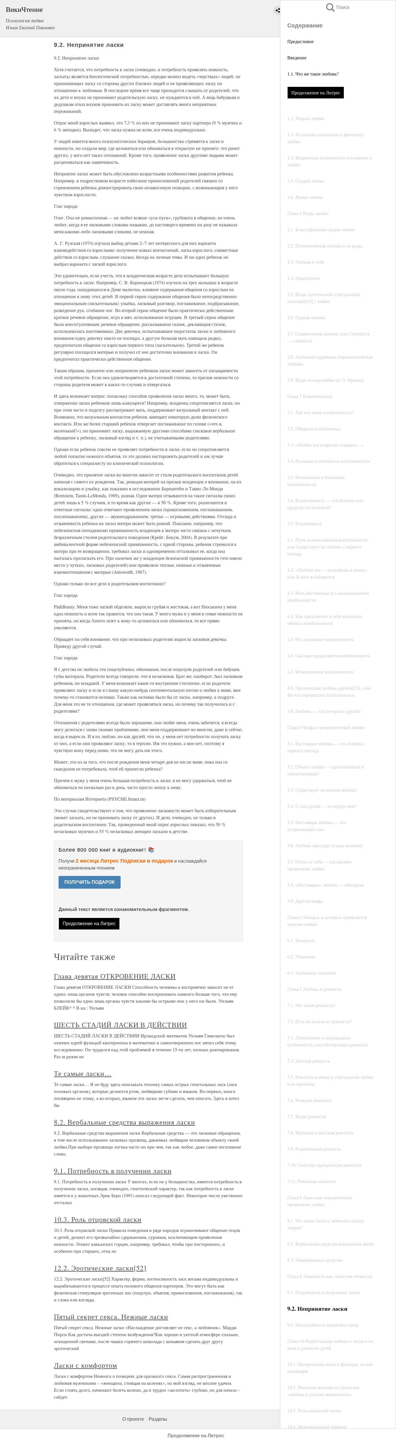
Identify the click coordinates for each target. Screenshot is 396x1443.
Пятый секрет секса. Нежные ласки (111, 1316)
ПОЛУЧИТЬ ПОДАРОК (89, 882)
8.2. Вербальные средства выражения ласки (124, 1122)
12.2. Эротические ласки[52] (100, 1268)
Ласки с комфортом (85, 1365)
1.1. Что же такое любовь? (313, 74)
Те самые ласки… (82, 1073)
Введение (296, 57)
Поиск (337, 7)
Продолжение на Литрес (315, 92)
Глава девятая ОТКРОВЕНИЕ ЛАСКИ (115, 976)
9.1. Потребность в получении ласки (113, 1170)
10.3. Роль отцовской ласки (97, 1219)
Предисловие (300, 41)
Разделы (158, 1419)
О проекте (133, 1419)
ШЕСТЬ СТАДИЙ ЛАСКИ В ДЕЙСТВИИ (120, 1024)
